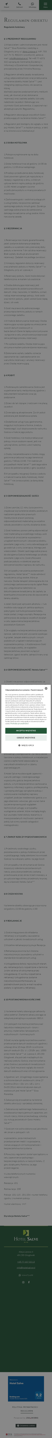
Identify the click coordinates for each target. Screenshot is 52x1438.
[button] (26, 745)
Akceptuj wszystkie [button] (26, 731)
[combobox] (46, 688)
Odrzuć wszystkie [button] (26, 738)
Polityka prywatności (19, 723)
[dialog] (26, 719)
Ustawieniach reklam (32, 719)
